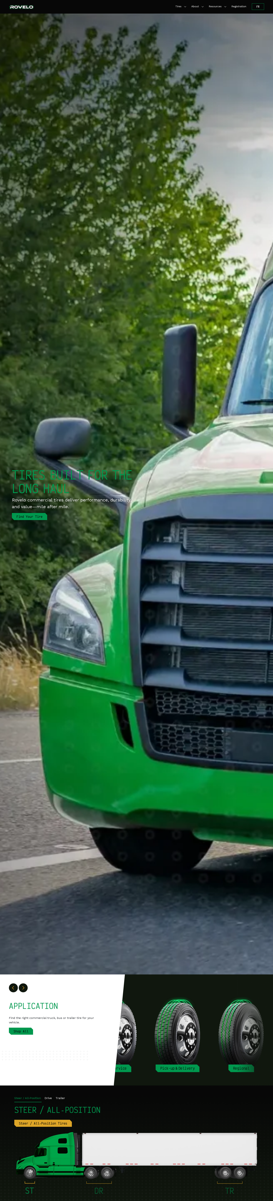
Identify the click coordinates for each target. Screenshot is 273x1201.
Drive (48, 1098)
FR (257, 6)
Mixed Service (241, 1068)
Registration (238, 6)
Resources (215, 6)
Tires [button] (178, 6)
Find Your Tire (30, 516)
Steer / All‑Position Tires (43, 1123)
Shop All (21, 1031)
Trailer (60, 1098)
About (195, 6)
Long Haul (177, 1068)
